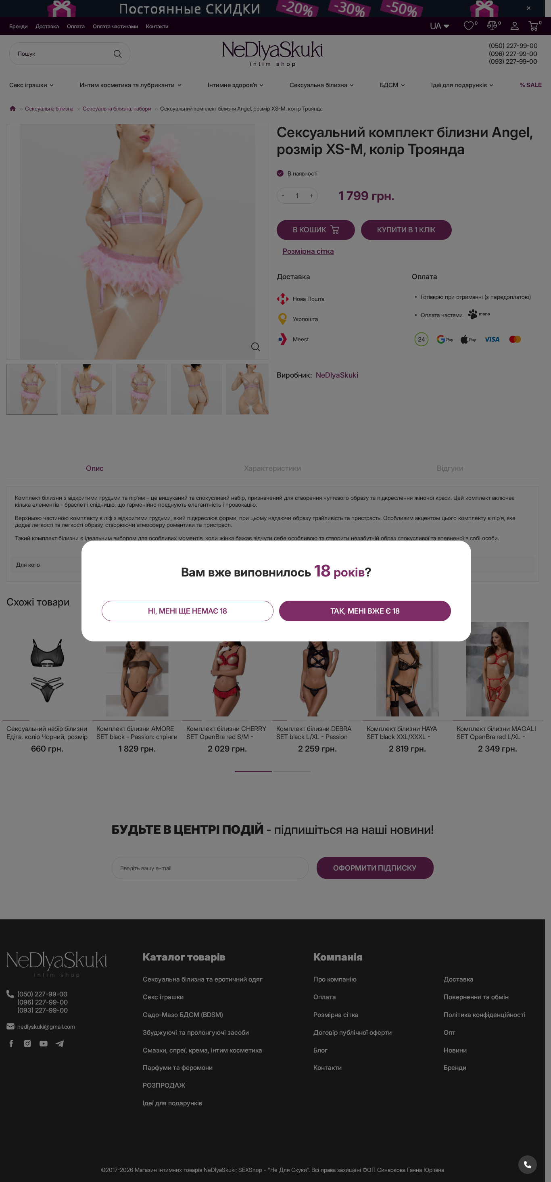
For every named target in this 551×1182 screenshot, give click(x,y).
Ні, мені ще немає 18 (187, 611)
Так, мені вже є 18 (365, 611)
